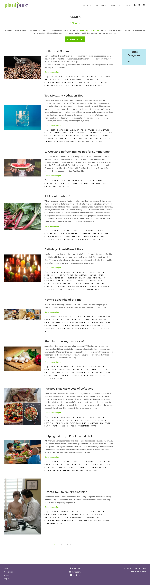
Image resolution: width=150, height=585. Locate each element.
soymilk (88, 82)
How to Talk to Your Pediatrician (65, 492)
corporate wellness (71, 272)
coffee (54, 77)
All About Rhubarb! (57, 196)
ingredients (50, 80)
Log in (127, 5)
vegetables (91, 142)
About (114, 5)
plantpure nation (65, 82)
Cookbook (101, 5)
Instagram (76, 572)
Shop (86, 5)
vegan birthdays (72, 290)
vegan (81, 142)
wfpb (100, 85)
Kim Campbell (91, 319)
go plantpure (72, 77)
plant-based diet (92, 80)
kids (87, 464)
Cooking (55, 180)
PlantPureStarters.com (89, 30)
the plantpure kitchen (66, 139)
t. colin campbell (80, 284)
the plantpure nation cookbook (81, 85)
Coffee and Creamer (58, 51)
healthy (108, 77)
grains (92, 275)
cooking (55, 230)
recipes (66, 284)
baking (54, 316)
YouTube (76, 575)
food (83, 130)
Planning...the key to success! (64, 341)
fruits (91, 130)
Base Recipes (134, 61)
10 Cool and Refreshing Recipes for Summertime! (77, 151)
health (98, 77)
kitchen (103, 319)
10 (67, 544)
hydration (68, 133)
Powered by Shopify (137, 571)
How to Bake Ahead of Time (62, 299)
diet (61, 77)
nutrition (63, 80)
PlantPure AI (75, 39)
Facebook (76, 568)
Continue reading (51, 72)
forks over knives (77, 180)
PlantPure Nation (138, 568)
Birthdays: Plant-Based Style (63, 249)
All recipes (76, 23)
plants (79, 82)
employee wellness (98, 272)
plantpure (49, 82)
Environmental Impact (68, 130)
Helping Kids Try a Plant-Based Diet (68, 436)
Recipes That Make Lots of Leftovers (68, 388)
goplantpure (87, 77)
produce (94, 136)
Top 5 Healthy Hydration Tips (63, 95)
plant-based (76, 80)
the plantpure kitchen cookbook (95, 139)
